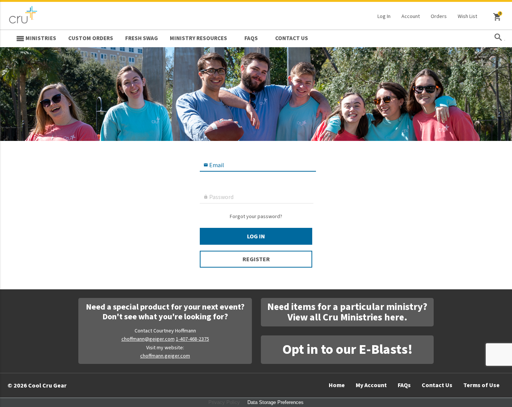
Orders (439, 16)
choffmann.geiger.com (165, 356)
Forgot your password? (256, 217)
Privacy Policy (224, 402)
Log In (384, 16)
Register (256, 259)
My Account (371, 385)
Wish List (467, 16)
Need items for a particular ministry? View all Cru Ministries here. (347, 312)
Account (410, 16)
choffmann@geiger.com (148, 339)
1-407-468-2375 (192, 339)
